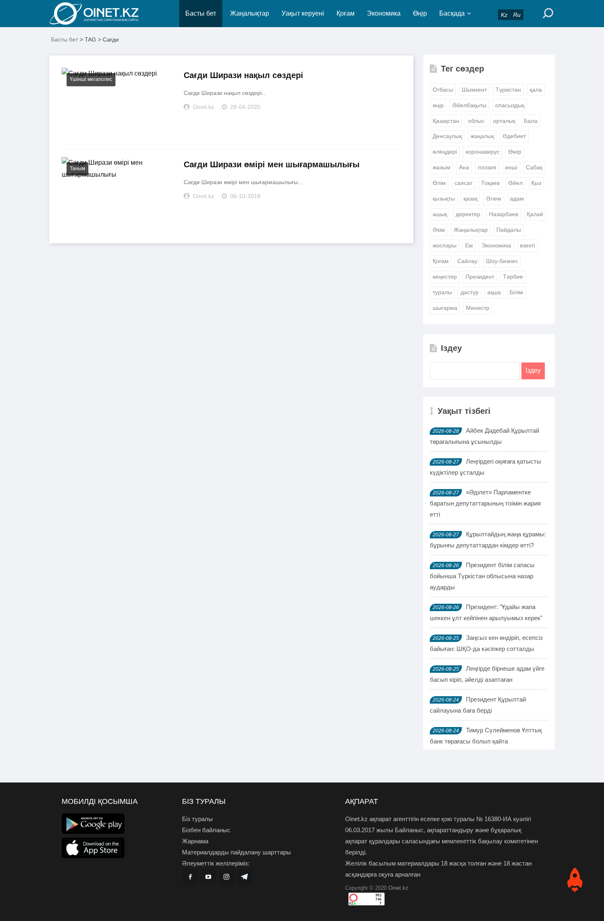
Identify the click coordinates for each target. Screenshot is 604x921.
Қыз (536, 183)
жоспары (444, 245)
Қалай (535, 214)
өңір (438, 105)
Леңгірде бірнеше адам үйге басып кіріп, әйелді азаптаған (487, 674)
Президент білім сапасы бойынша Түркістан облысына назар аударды (482, 576)
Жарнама (195, 841)
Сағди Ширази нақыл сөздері (243, 75)
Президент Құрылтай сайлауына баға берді (478, 705)
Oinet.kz (398, 888)
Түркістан (508, 89)
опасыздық (509, 105)
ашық (440, 214)
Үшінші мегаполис (91, 79)
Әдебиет (514, 136)
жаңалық (482, 136)
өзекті (527, 245)
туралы (442, 292)
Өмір (514, 151)
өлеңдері (445, 151)
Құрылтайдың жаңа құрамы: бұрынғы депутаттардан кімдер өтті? (488, 540)
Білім (516, 292)
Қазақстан (446, 121)
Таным (77, 168)
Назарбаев (503, 214)
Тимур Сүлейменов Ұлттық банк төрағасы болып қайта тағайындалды (486, 741)
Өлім (439, 183)
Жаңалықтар (249, 13)
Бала (530, 121)
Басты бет (200, 13)
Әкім (439, 229)
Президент (480, 276)
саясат (463, 183)
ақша (494, 292)
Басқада (452, 13)
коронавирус (483, 151)
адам (517, 198)
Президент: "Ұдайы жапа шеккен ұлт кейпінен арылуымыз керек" (486, 612)
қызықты (444, 198)
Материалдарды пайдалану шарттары (236, 852)
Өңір (420, 13)
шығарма (445, 308)
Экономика (384, 13)
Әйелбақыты (469, 105)
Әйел (515, 183)
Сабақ (534, 167)
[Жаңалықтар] (100, 13)
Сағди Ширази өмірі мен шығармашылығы (272, 164)
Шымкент (474, 89)
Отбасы (443, 89)
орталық (504, 121)
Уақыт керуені (302, 13)
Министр (477, 308)
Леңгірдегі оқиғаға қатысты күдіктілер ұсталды (485, 467)
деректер (468, 214)
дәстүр (470, 292)
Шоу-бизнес (502, 261)
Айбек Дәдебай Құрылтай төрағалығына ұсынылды (484, 436)
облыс (476, 121)
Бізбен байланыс (206, 829)
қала (536, 89)
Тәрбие (513, 276)
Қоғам (346, 13)
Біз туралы (197, 818)
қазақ (470, 198)
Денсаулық (447, 136)
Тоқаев (490, 183)
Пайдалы (508, 229)
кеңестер (445, 276)
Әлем (493, 198)
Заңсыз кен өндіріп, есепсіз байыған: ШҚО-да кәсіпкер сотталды (486, 643)
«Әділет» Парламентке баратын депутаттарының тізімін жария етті (485, 503)
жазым (441, 167)
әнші (511, 167)
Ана (464, 167)
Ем (469, 245)
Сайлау (467, 261)
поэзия (487, 167)
